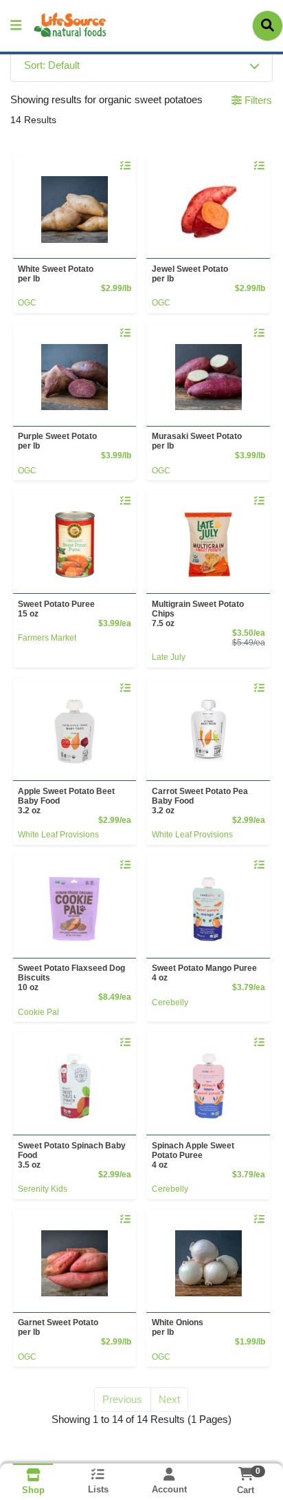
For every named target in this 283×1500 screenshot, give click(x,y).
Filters (257, 100)
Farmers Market (47, 638)
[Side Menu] (15, 25)
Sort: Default (52, 65)
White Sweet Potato (55, 273)
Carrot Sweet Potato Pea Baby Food (200, 800)
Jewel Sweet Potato (190, 273)
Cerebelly (170, 1002)
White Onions (177, 1327)
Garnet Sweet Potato (58, 1327)
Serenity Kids (42, 1189)
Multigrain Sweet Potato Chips (198, 613)
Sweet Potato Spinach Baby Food (72, 1155)
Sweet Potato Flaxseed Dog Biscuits (71, 977)
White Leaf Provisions (58, 834)
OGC (27, 303)
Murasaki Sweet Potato (197, 441)
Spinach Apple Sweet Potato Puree (193, 1155)
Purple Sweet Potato (57, 441)
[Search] (267, 25)
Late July (168, 657)
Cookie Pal (38, 1012)
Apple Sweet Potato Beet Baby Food (66, 800)
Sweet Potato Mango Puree (204, 973)
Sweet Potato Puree (56, 609)
